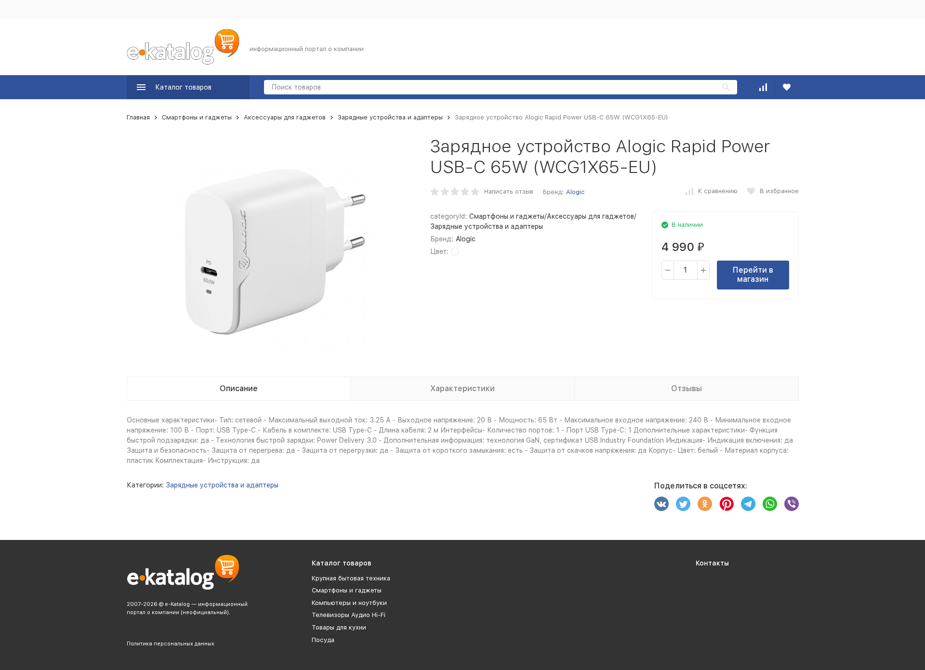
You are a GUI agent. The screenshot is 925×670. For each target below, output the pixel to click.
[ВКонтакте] (661, 504)
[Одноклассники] (705, 504)
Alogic (575, 192)
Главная (138, 117)
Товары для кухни (339, 627)
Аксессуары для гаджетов (285, 117)
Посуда (323, 640)
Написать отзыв (508, 191)
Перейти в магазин (753, 274)
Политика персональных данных (170, 644)
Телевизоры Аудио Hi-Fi (348, 614)
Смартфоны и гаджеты (197, 117)
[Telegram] (748, 504)
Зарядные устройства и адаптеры (390, 117)
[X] (683, 504)
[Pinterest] (726, 504)
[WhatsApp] (770, 504)
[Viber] (791, 504)
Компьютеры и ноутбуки (349, 602)
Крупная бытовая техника (351, 578)
